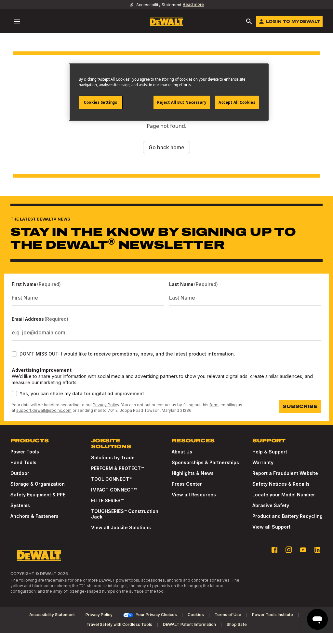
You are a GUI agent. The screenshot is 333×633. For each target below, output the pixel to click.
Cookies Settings (100, 102)
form (214, 404)
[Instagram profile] (289, 550)
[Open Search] (249, 21)
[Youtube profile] (303, 550)
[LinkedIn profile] (317, 550)
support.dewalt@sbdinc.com (44, 410)
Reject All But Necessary (181, 102)
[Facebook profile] (274, 550)
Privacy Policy (106, 404)
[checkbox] (14, 354)
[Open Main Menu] (16, 21)
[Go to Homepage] (166, 21)
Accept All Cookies (237, 102)
